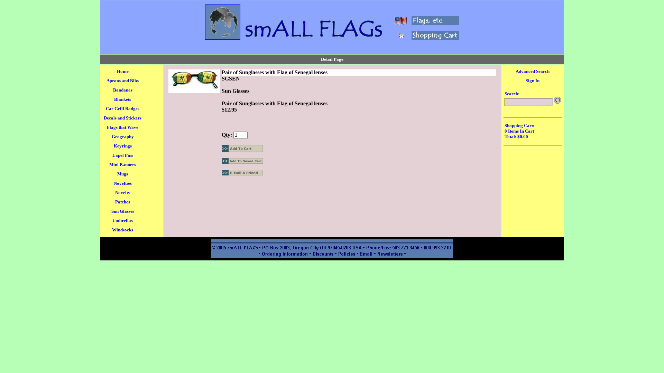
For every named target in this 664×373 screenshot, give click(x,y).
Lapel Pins (122, 155)
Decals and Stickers (122, 118)
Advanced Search (533, 71)
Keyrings (123, 146)
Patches (122, 201)
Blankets (122, 99)
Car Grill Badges (122, 108)
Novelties (123, 183)
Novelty (122, 192)
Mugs (122, 173)
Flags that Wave (122, 127)
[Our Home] (222, 38)
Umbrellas (122, 220)
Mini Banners (122, 164)
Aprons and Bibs (123, 80)
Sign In (533, 80)
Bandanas (122, 90)
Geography (123, 136)
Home (123, 71)
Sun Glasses (122, 211)
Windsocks (122, 229)
